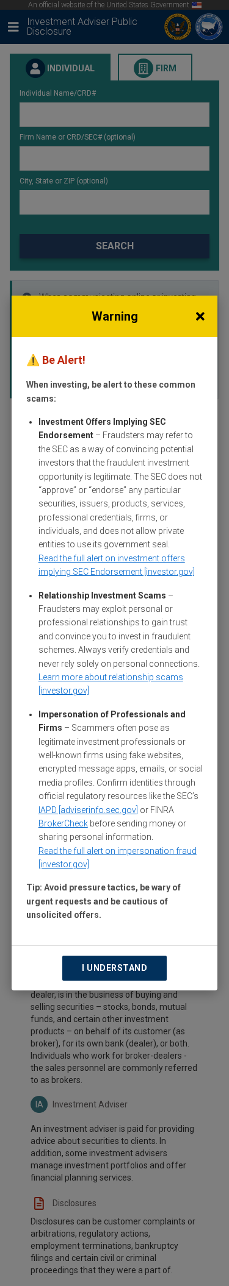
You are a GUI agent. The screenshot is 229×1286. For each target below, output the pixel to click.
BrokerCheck (63, 823)
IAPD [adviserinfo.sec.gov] (88, 810)
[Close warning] (200, 316)
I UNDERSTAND (114, 968)
